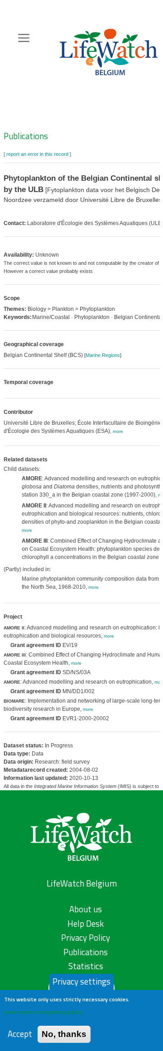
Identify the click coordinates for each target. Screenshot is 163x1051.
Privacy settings (81, 981)
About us (85, 909)
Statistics (85, 966)
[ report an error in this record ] (37, 154)
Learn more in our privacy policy (43, 1012)
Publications (26, 136)
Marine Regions (103, 355)
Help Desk (85, 923)
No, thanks (64, 1034)
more (118, 431)
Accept (20, 1034)
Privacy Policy (85, 937)
